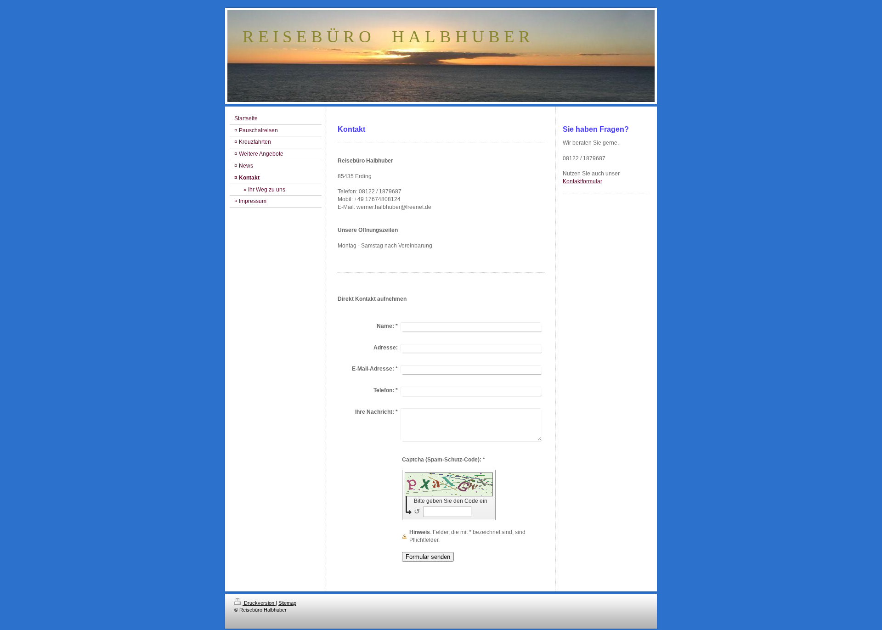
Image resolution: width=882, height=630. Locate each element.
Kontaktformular (582, 181)
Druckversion (259, 603)
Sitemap (287, 603)
